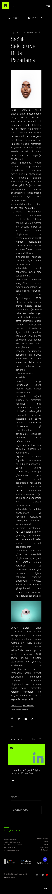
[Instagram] (36, 875)
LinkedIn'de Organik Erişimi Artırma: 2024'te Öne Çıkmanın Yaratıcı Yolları (26, 772)
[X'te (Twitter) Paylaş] (18, 718)
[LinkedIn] (43, 875)
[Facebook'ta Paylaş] (12, 718)
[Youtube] (46, 875)
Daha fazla (31, 17)
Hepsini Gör (37, 739)
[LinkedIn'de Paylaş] (25, 718)
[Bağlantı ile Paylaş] (32, 718)
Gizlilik (46, 841)
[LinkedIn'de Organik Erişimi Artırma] (26, 754)
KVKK (46, 844)
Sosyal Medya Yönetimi (20, 709)
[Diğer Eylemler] (39, 32)
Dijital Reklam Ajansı (23, 6)
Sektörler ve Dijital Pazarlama (22, 705)
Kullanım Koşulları (42, 838)
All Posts (13, 17)
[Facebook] (40, 875)
